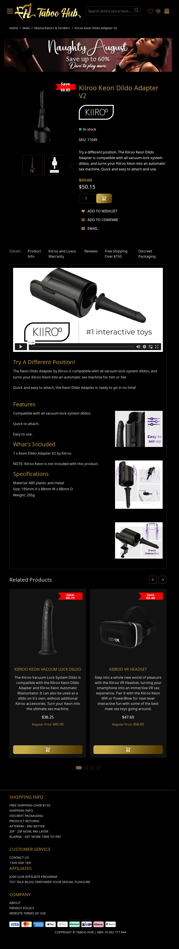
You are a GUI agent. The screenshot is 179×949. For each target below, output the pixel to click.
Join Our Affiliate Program (33, 876)
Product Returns (24, 821)
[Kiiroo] (96, 112)
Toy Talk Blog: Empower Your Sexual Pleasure (49, 882)
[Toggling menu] (10, 11)
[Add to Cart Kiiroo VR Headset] (128, 749)
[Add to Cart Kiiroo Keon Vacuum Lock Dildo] (48, 749)
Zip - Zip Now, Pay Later (28, 831)
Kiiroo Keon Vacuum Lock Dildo (47, 669)
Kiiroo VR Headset (128, 669)
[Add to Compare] (83, 219)
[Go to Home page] (48, 11)
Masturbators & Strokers (52, 28)
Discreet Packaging (26, 815)
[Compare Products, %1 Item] (158, 11)
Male (26, 28)
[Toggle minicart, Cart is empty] (167, 11)
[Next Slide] (163, 580)
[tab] (15, 254)
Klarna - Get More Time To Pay (35, 836)
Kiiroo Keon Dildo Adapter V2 (96, 28)
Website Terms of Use (27, 913)
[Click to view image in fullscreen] (42, 117)
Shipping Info (21, 810)
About (15, 902)
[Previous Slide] (153, 580)
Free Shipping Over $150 (29, 805)
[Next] (70, 166)
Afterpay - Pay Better (27, 826)
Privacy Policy (21, 908)
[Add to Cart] (104, 198)
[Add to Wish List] (83, 211)
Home (13, 28)
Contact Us (19, 857)
